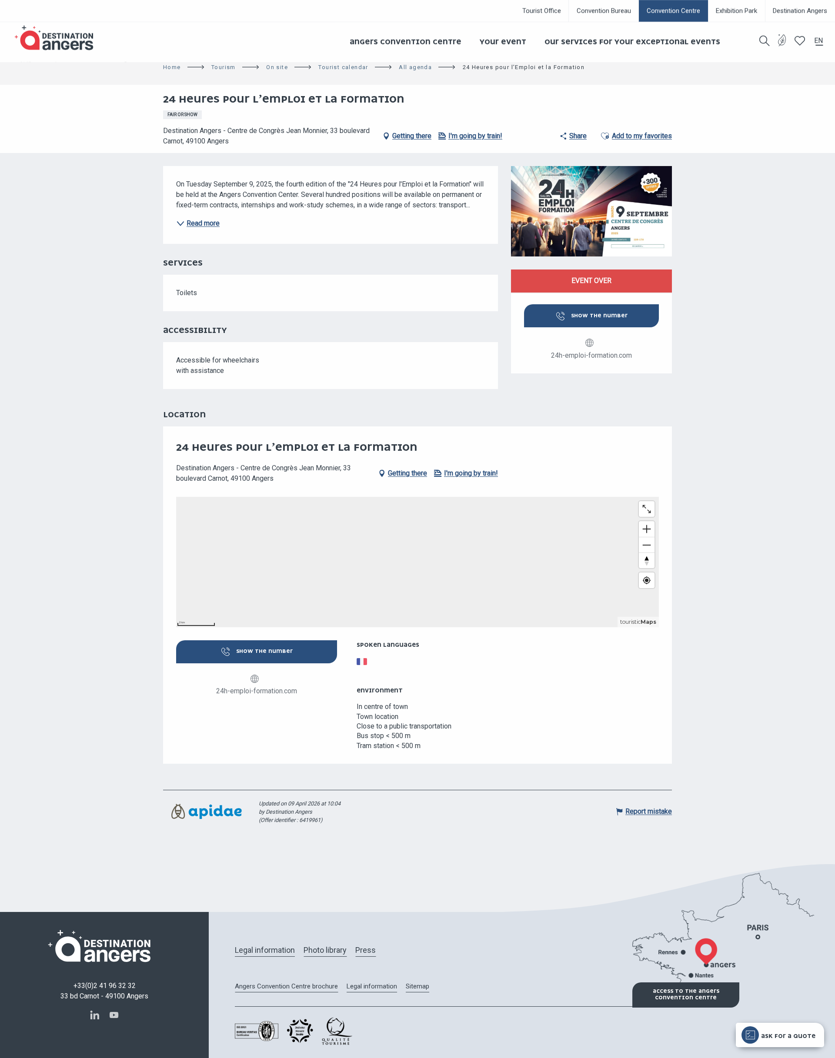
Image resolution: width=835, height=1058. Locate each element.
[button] (765, 41)
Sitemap (417, 986)
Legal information (265, 950)
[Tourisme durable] (782, 45)
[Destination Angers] (58, 38)
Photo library (325, 950)
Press (365, 950)
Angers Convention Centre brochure (286, 986)
